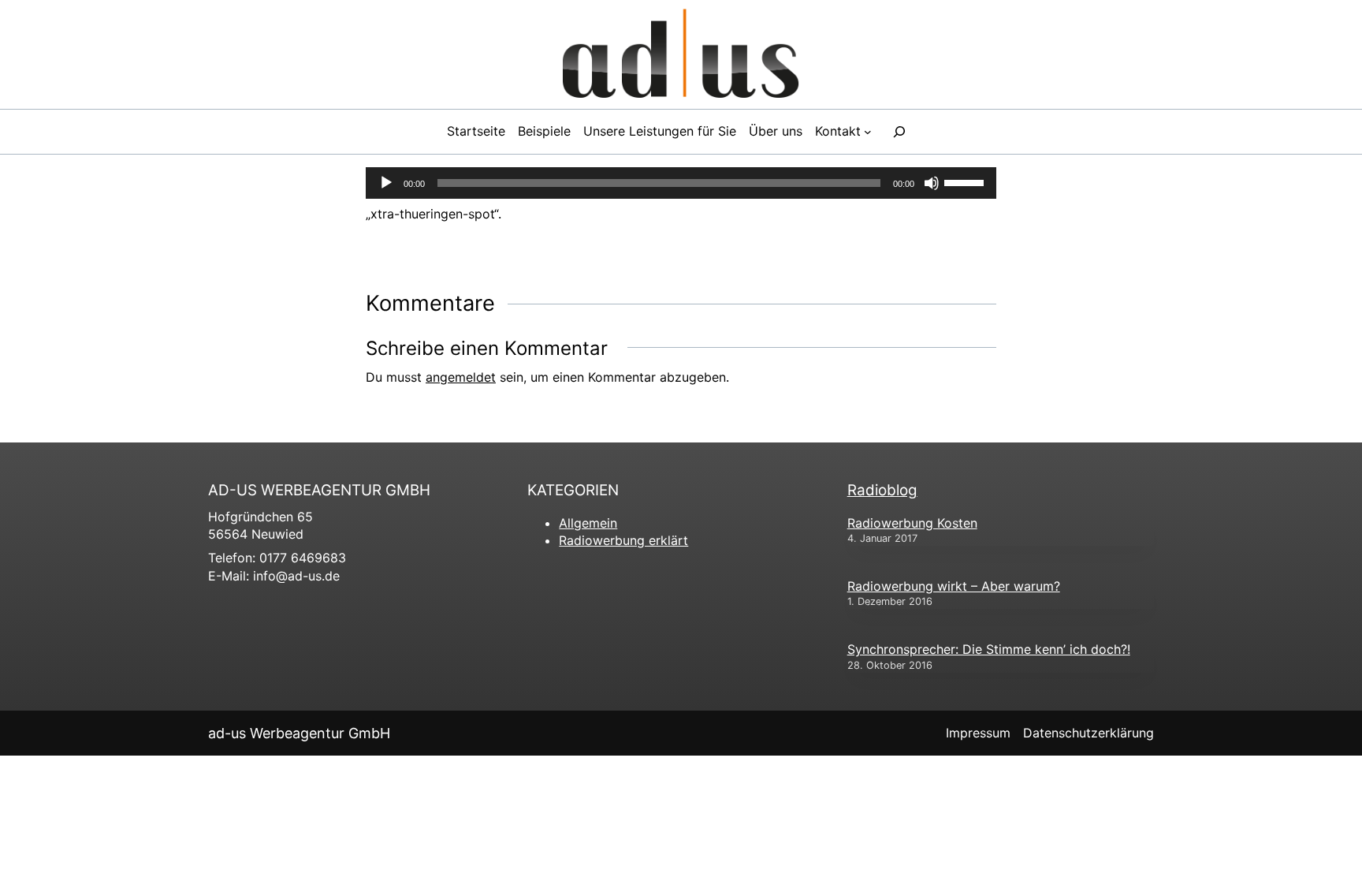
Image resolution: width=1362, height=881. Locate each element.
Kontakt (838, 131)
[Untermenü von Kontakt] (868, 132)
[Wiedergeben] (386, 183)
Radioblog (882, 490)
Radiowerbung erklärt (623, 540)
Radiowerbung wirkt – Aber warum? (953, 586)
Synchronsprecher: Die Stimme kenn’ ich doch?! (988, 649)
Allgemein (588, 523)
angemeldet (461, 377)
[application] (681, 183)
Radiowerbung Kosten (912, 523)
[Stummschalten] (932, 183)
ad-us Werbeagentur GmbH (299, 733)
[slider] (966, 181)
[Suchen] (899, 131)
